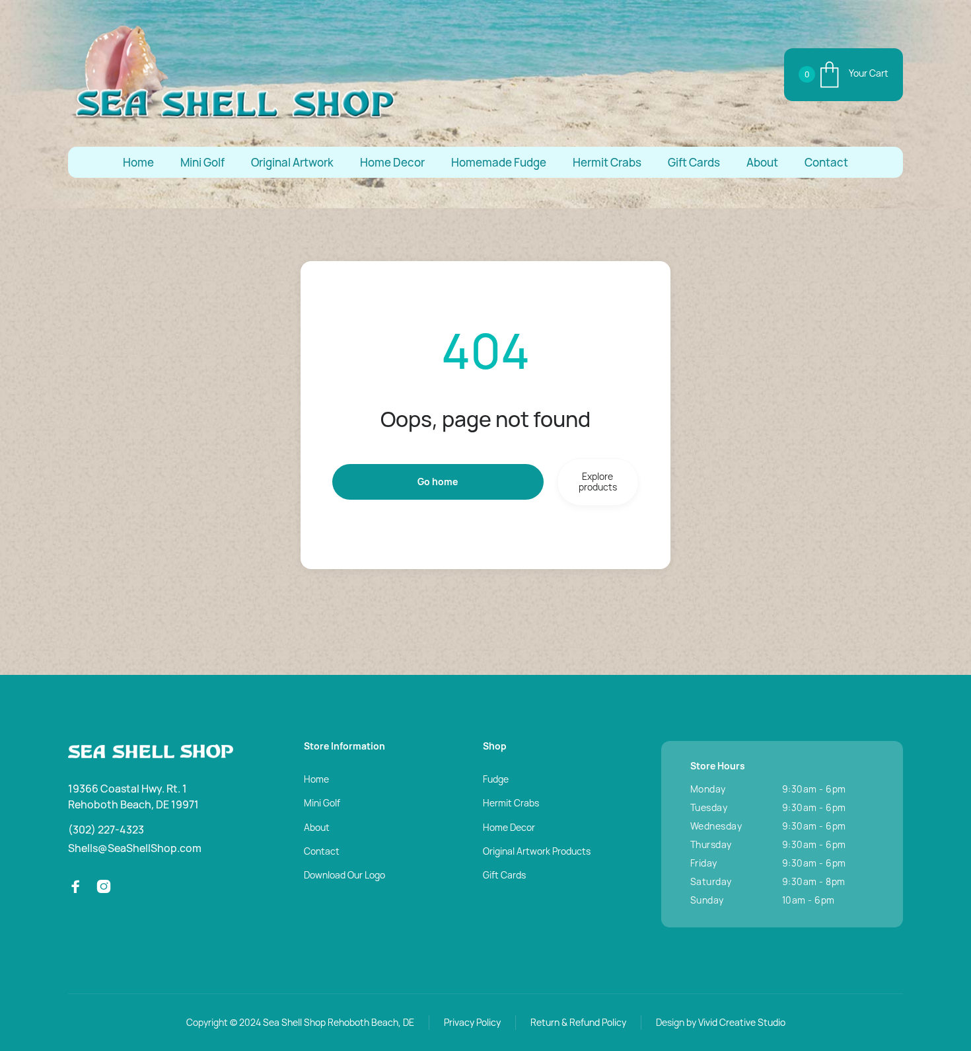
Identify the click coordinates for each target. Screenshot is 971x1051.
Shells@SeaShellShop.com (134, 848)
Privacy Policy (472, 1022)
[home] (233, 74)
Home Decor (392, 162)
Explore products (598, 481)
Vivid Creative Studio (741, 1022)
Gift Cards (694, 162)
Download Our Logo (344, 875)
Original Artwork (292, 162)
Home (138, 162)
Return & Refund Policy (578, 1022)
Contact (826, 162)
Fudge (496, 779)
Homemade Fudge (498, 162)
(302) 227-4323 (106, 829)
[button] (843, 75)
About (762, 162)
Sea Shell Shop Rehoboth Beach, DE (338, 1022)
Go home (437, 481)
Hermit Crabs (607, 162)
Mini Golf (202, 162)
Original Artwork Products (537, 851)
